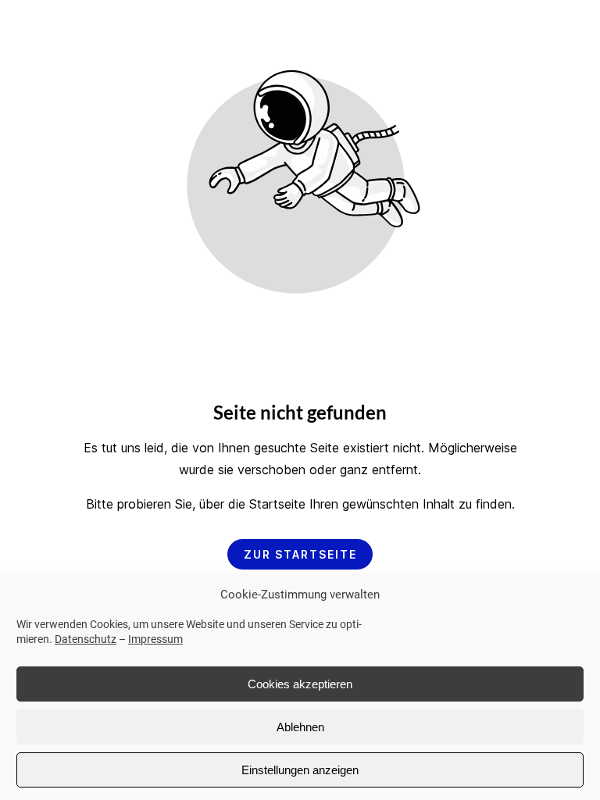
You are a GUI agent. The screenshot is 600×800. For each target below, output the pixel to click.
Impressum (155, 639)
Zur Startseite (300, 554)
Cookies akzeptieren (300, 684)
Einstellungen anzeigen (300, 770)
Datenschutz (85, 639)
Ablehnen (300, 727)
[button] (572, 42)
